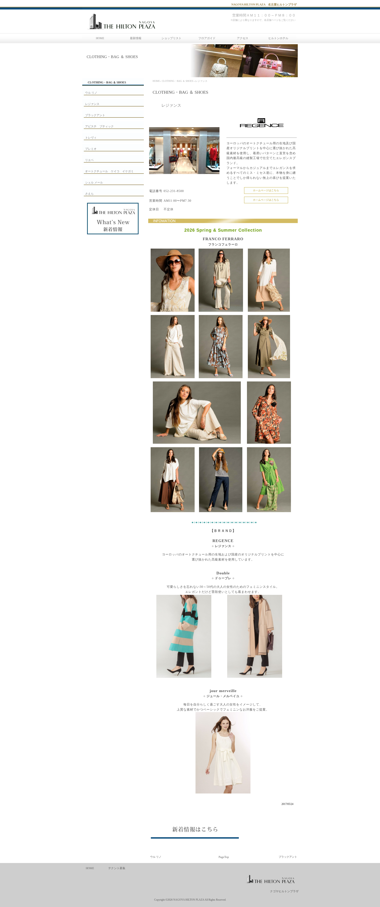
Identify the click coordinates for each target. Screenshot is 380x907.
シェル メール (94, 182)
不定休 (169, 209)
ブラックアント (288, 856)
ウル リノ (155, 856)
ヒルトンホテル (278, 38)
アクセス (242, 38)
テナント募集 (116, 868)
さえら (89, 193)
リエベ (89, 160)
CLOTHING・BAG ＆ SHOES (177, 81)
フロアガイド (207, 38)
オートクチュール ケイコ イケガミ (109, 171)
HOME (100, 38)
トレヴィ (91, 137)
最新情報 (135, 38)
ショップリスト (171, 38)
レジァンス (92, 104)
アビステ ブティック (99, 126)
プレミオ (91, 148)
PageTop (224, 857)
